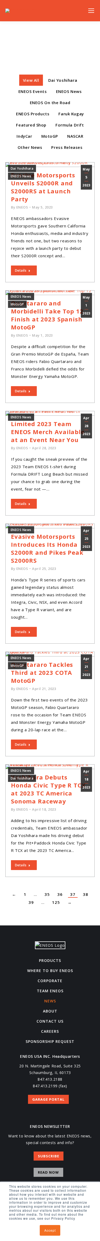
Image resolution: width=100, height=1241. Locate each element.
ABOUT (50, 1011)
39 (31, 902)
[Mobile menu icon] (91, 10)
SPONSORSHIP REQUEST (50, 1041)
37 (72, 894)
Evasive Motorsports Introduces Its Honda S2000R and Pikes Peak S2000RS (47, 548)
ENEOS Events (32, 91)
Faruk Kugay (71, 113)
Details (20, 270)
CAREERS (50, 1031)
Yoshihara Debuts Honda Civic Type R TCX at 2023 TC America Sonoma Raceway (48, 789)
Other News (30, 147)
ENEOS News (69, 91)
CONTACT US (50, 1021)
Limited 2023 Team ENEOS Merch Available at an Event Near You (48, 432)
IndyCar (24, 136)
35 (47, 894)
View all (31, 80)
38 (85, 894)
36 (60, 894)
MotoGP (49, 136)
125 (56, 902)
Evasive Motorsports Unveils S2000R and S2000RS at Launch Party (43, 187)
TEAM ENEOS (50, 990)
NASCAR (75, 136)
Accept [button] (50, 1230)
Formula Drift (69, 125)
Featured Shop (31, 125)
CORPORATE (50, 980)
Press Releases (66, 147)
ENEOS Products (32, 113)
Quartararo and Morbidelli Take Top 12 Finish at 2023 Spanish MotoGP (47, 315)
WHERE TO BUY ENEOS (50, 970)
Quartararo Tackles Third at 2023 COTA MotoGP (42, 672)
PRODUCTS (50, 960)
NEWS (50, 1000)
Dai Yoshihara (62, 80)
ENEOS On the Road (50, 102)
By (19, 207)
